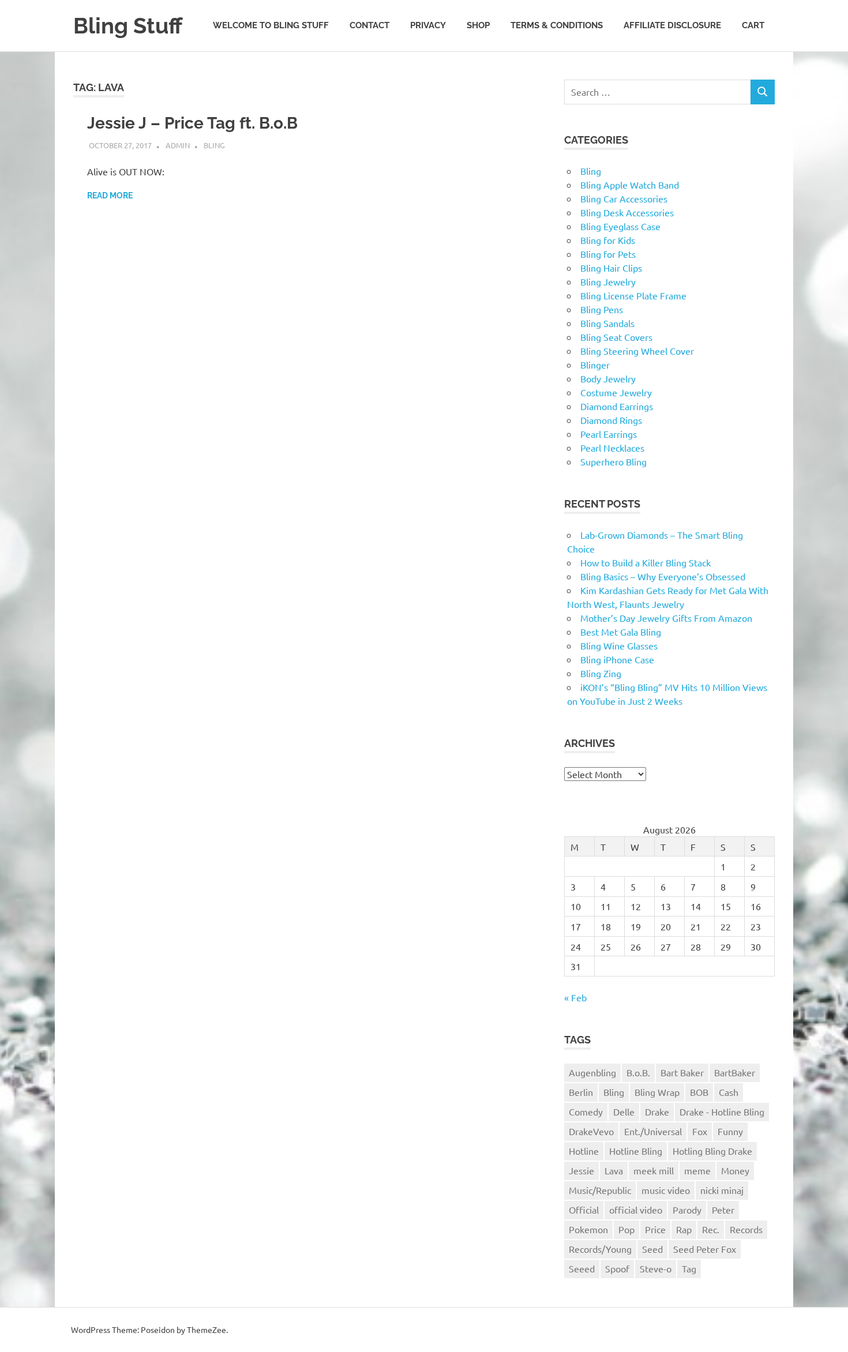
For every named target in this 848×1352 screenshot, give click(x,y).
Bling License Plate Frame (633, 295)
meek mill (653, 1170)
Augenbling (592, 1072)
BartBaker (734, 1072)
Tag (689, 1268)
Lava (614, 1170)
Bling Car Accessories (623, 198)
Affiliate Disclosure (672, 25)
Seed (652, 1249)
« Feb (575, 997)
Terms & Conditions (557, 25)
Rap (684, 1229)
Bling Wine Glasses (619, 645)
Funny (730, 1131)
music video (665, 1190)
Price (655, 1229)
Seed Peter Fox (704, 1249)
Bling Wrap (657, 1092)
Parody (687, 1209)
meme (697, 1170)
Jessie (581, 1170)
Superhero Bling (613, 461)
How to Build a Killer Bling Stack (645, 562)
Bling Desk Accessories (627, 212)
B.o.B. (638, 1072)
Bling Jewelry (608, 281)
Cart (753, 25)
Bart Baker (682, 1072)
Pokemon (588, 1229)
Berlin (581, 1092)
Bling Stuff (127, 26)
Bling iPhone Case (617, 659)
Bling (214, 145)
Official (584, 1209)
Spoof (617, 1268)
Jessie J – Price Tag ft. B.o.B (192, 123)
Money (735, 1170)
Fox (699, 1131)
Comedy (586, 1111)
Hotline (584, 1150)
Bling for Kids (607, 240)
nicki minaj (722, 1190)
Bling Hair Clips (611, 267)
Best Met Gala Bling (620, 631)
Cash (728, 1092)
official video (635, 1209)
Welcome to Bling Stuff (271, 25)
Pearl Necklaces (612, 447)
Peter (723, 1209)
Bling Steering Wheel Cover (637, 350)
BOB (699, 1092)
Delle (624, 1111)
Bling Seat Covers (616, 337)
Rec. (710, 1229)
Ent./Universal (653, 1131)
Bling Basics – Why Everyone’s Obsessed (662, 576)
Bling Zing (600, 673)
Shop (478, 25)
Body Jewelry (608, 378)
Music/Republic (600, 1190)
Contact (369, 25)
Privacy (428, 25)
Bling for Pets (608, 254)
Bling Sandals (607, 323)
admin (178, 145)
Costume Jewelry (616, 392)
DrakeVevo (591, 1131)
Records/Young (600, 1249)
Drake (657, 1111)
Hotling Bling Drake (712, 1150)
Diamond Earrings (616, 406)
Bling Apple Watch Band (629, 184)
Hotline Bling (635, 1150)
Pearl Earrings (608, 434)
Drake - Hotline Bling (722, 1111)
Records (746, 1229)
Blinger (595, 364)
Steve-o (655, 1268)
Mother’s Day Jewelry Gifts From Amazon (666, 618)
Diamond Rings (611, 420)
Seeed (582, 1268)
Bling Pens (601, 309)
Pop (626, 1229)
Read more (110, 195)
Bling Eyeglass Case (620, 226)
